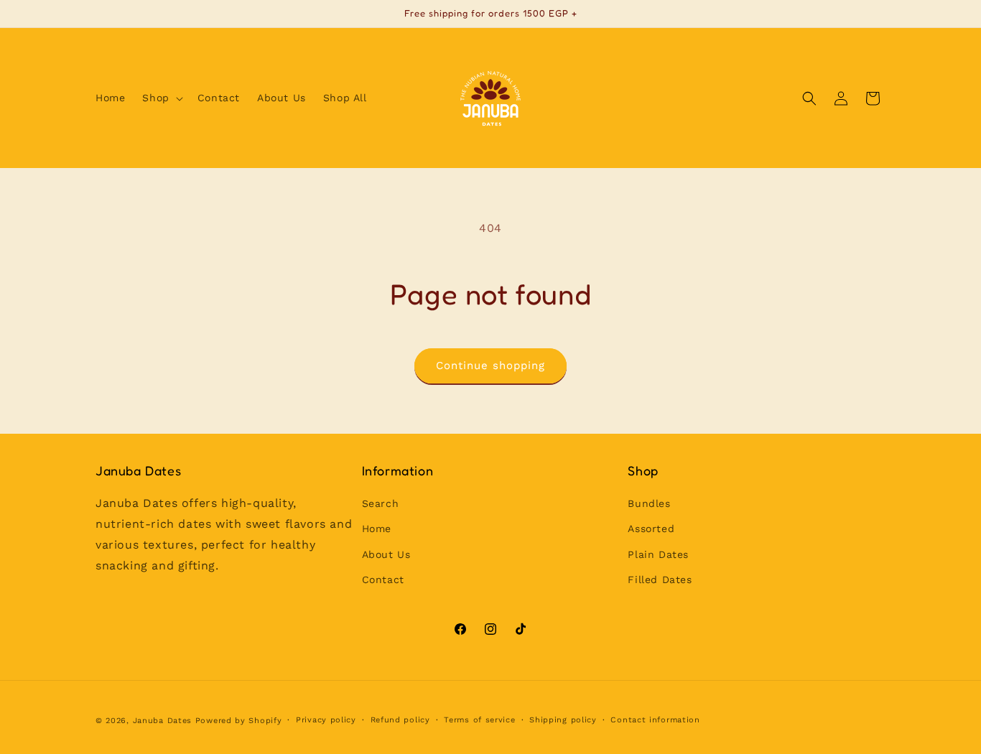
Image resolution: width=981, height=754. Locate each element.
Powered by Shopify (238, 720)
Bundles (649, 504)
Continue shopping (490, 365)
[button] (161, 98)
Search (380, 504)
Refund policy (400, 720)
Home (376, 529)
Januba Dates (162, 720)
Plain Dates (658, 554)
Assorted (651, 529)
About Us (386, 554)
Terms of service (479, 720)
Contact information (654, 720)
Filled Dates (660, 579)
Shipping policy (563, 720)
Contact (383, 579)
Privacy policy (326, 720)
